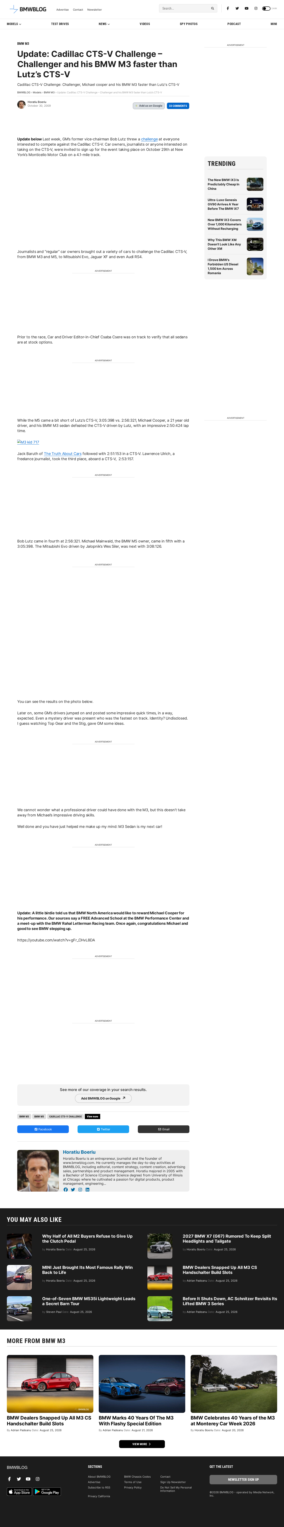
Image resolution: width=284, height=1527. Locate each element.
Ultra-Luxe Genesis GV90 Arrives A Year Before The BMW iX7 (223, 204)
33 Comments (178, 105)
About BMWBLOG (99, 1476)
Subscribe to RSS (99, 1487)
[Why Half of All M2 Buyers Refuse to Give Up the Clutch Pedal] (19, 1236)
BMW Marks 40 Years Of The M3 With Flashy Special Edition (136, 1421)
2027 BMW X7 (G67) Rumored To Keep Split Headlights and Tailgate (227, 1239)
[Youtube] (246, 8)
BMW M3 (23, 44)
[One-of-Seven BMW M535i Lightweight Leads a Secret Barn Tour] (19, 1298)
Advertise (62, 9)
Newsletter (94, 9)
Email (165, 1129)
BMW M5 (39, 1116)
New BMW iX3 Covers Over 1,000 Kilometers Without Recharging (225, 224)
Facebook (45, 1129)
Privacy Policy (133, 1487)
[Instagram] (256, 8)
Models (12, 24)
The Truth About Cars (62, 453)
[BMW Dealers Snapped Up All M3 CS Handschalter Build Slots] (159, 1267)
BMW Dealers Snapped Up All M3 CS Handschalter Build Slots (220, 1270)
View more (140, 1444)
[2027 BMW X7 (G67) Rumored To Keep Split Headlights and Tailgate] (159, 1236)
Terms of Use (133, 1482)
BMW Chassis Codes (137, 1476)
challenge (149, 139)
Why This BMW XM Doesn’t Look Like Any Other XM (224, 244)
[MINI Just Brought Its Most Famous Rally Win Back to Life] (19, 1267)
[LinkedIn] (87, 1189)
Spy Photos (189, 24)
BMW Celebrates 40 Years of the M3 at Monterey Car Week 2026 (233, 1421)
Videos (145, 24)
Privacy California (99, 1496)
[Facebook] (228, 8)
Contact (78, 9)
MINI (274, 24)
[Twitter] (237, 8)
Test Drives (60, 24)
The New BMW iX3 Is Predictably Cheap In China (223, 184)
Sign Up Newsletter (173, 1482)
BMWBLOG (23, 92)
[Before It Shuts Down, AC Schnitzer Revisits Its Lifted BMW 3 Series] (159, 1298)
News (103, 24)
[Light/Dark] (266, 8)
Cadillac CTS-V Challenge (65, 1116)
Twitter (105, 1129)
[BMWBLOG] (40, 1468)
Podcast (234, 24)
